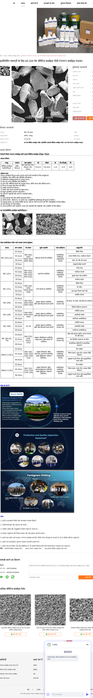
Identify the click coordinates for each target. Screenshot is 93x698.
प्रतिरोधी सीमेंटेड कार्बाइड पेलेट (13, 548)
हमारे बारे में (34, 3)
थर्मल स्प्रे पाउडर (4, 678)
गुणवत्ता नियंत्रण (66, 3)
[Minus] (87, 644)
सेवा (34, 674)
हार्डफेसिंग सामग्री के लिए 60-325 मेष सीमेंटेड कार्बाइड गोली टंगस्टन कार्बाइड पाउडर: (43, 56)
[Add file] (48, 694)
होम (28, 689)
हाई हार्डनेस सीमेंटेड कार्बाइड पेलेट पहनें (56, 548)
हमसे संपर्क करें (82, 3)
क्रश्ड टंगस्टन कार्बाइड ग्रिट (33, 548)
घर (14, 3)
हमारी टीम (36, 678)
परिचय (35, 665)
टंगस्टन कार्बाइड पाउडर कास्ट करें (9, 665)
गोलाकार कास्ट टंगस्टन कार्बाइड (8, 674)
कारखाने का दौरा (49, 3)
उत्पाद (23, 3)
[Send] (87, 694)
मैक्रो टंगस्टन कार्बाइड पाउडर (8, 669)
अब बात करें (80, 118)
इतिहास (35, 669)
